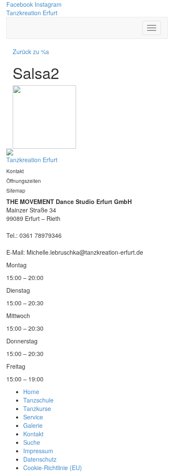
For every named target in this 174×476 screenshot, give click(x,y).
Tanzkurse (37, 408)
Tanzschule (38, 400)
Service (33, 417)
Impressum (38, 450)
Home (31, 391)
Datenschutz (40, 459)
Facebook (19, 4)
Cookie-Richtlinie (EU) (52, 467)
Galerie (33, 425)
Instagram (48, 4)
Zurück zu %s (31, 51)
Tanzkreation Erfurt (31, 12)
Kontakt (33, 434)
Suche (31, 442)
